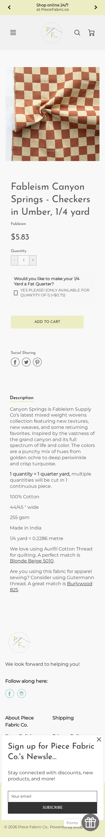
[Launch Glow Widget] (90, 822)
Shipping (63, 718)
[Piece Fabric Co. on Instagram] (21, 695)
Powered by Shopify (69, 827)
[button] (47, 322)
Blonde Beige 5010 (32, 561)
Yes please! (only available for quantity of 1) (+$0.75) (54, 292)
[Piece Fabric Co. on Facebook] (9, 695)
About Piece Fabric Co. (19, 721)
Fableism (18, 224)
